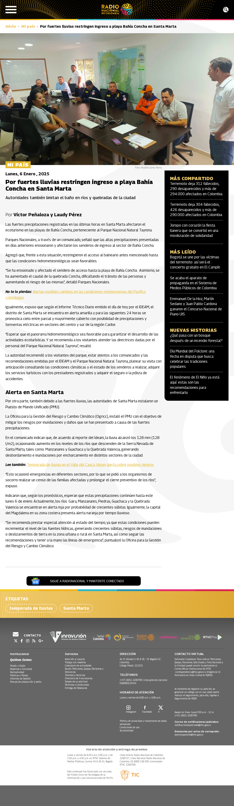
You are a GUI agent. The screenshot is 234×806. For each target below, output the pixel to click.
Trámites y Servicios (75, 675)
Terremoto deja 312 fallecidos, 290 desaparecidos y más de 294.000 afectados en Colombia (196, 188)
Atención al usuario (75, 659)
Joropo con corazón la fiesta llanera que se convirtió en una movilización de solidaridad (194, 230)
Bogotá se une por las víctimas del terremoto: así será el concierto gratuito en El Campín (195, 262)
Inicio (10, 26)
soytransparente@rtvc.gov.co (189, 734)
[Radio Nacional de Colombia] (117, 9)
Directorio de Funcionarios (78, 678)
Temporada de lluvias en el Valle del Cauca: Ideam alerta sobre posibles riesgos (90, 465)
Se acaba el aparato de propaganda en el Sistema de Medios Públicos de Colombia (193, 283)
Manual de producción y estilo (25, 681)
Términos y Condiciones (77, 684)
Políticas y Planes (19, 675)
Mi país (28, 26)
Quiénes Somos (21, 660)
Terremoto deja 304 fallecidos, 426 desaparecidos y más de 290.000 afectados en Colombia (196, 209)
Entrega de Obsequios (76, 688)
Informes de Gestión (20, 678)
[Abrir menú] (10, 9)
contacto (32, 635)
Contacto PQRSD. (205, 675)
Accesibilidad (126, 730)
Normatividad (17, 672)
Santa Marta (76, 608)
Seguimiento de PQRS (186, 698)
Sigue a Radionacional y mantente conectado (87, 581)
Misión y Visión (17, 665)
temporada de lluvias (31, 608)
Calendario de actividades (78, 665)
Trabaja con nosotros (75, 662)
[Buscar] (226, 9)
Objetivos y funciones (21, 669)
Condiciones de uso (129, 727)
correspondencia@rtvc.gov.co (189, 672)
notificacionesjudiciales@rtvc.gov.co (193, 725)
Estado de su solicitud (76, 681)
